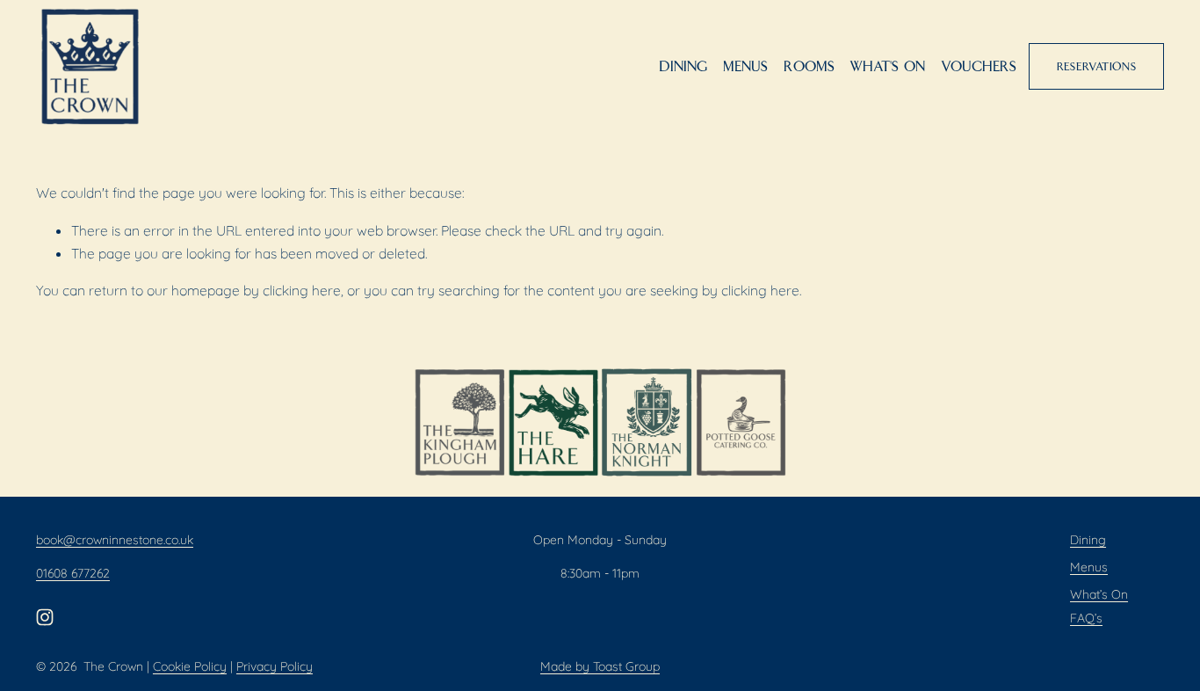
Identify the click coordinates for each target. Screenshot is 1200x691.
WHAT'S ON (887, 67)
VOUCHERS (978, 67)
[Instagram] (45, 617)
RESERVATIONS (1096, 67)
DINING (683, 67)
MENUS (745, 67)
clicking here (302, 290)
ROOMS (809, 67)
